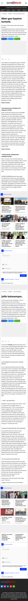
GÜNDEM (10, 13)
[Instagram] (5, 586)
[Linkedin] (8, 586)
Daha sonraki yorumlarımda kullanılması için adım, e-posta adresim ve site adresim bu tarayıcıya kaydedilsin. (14, 272)
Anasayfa (4, 13)
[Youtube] (11, 586)
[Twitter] (2, 586)
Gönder (18, 38)
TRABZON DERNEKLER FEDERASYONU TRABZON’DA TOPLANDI (16, 7)
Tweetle (11, 38)
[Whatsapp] (14, 586)
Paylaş (5, 38)
